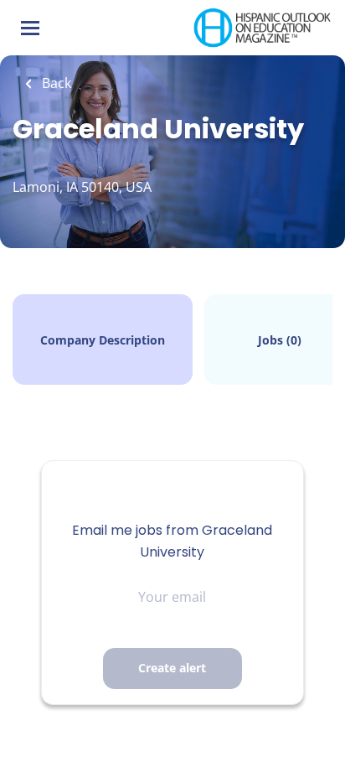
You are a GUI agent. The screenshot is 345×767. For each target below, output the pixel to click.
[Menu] (30, 28)
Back (55, 83)
